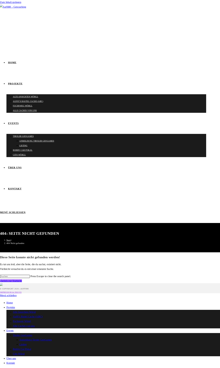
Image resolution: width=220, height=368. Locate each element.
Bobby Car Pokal (22, 349)
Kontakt (10, 363)
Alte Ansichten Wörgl (24, 312)
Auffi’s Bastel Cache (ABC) (28, 316)
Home (9, 302)
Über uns (11, 358)
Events (10, 330)
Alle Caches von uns (24, 325)
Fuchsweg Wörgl (22, 321)
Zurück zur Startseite (11, 280)
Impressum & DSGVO (11, 292)
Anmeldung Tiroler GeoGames (35, 339)
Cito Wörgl (19, 353)
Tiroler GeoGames (22, 335)
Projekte (10, 307)
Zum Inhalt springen (10, 2)
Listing (23, 344)
